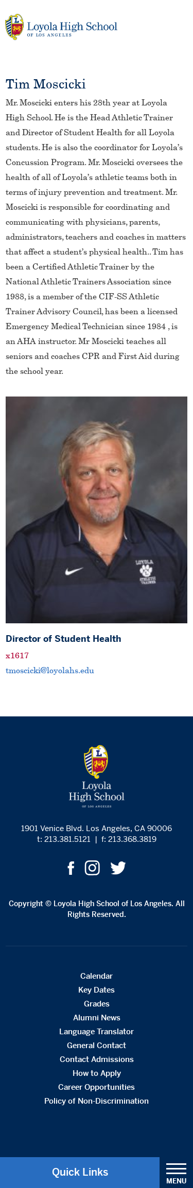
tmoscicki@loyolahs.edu (50, 670)
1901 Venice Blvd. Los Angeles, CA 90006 (96, 828)
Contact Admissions (97, 1059)
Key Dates (96, 990)
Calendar (96, 976)
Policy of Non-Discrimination (96, 1101)
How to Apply (97, 1073)
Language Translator (96, 1031)
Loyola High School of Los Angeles (61, 27)
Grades (97, 1003)
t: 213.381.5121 (64, 839)
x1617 (17, 655)
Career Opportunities (96, 1087)
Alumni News (96, 1017)
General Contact (96, 1045)
